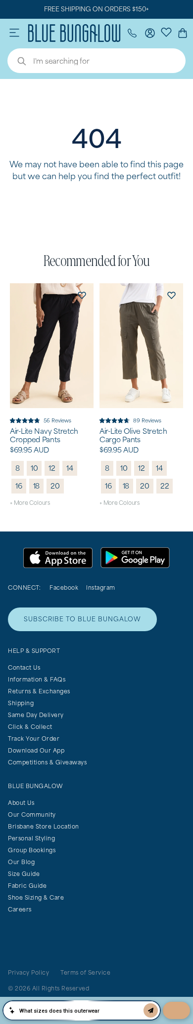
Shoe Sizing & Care (36, 897)
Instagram (100, 587)
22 (164, 486)
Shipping (21, 703)
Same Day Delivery (36, 715)
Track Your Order (33, 738)
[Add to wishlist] (82, 295)
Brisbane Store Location (43, 826)
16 (18, 486)
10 (34, 468)
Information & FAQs (36, 679)
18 (36, 486)
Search (17, 62)
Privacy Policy (28, 972)
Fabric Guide (27, 885)
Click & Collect (30, 726)
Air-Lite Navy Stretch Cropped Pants (44, 435)
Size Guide (24, 874)
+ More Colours (30, 502)
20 (55, 486)
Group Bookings (31, 850)
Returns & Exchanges (39, 691)
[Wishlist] (166, 32)
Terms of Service (85, 972)
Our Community (32, 814)
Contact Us (24, 667)
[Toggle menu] (14, 33)
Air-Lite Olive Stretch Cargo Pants (133, 435)
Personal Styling (31, 838)
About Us (21, 802)
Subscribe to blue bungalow (82, 619)
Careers (20, 909)
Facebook (63, 587)
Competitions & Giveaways (47, 762)
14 (69, 468)
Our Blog (21, 862)
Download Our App (36, 750)
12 (51, 468)
